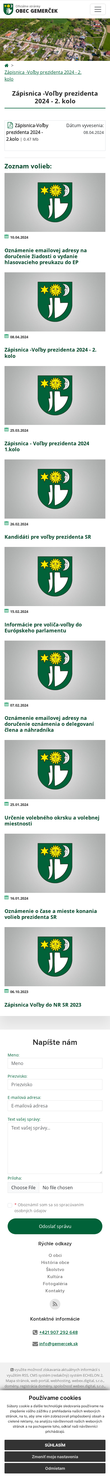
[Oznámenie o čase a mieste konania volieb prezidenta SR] (55, 863)
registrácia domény (36, 1386)
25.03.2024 (19, 430)
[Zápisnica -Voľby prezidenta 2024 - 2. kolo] (55, 301)
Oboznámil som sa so (49, 1207)
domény (11, 1386)
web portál (40, 1380)
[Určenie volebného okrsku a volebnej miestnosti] (55, 769)
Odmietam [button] (55, 1468)
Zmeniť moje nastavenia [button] (55, 1456)
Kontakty (55, 1291)
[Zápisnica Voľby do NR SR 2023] (55, 956)
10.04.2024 (19, 237)
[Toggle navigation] (98, 9)
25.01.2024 (19, 804)
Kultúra (55, 1276)
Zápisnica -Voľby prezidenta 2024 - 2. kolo (43, 75)
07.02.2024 (19, 705)
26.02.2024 (19, 524)
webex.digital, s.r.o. (88, 1380)
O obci (55, 1255)
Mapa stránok (17, 1380)
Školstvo (55, 1269)
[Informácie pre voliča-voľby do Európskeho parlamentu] (55, 576)
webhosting (60, 1380)
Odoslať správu (55, 1226)
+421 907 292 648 (58, 1332)
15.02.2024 (19, 611)
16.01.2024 (19, 898)
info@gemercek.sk (58, 1344)
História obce (55, 1262)
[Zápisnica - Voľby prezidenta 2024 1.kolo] (55, 395)
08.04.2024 (19, 336)
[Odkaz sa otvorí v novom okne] (55, 1304)
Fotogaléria (55, 1284)
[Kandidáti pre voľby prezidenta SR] (55, 489)
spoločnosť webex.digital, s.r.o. (79, 1386)
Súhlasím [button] (55, 1445)
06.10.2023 (19, 991)
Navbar (13, 9)
